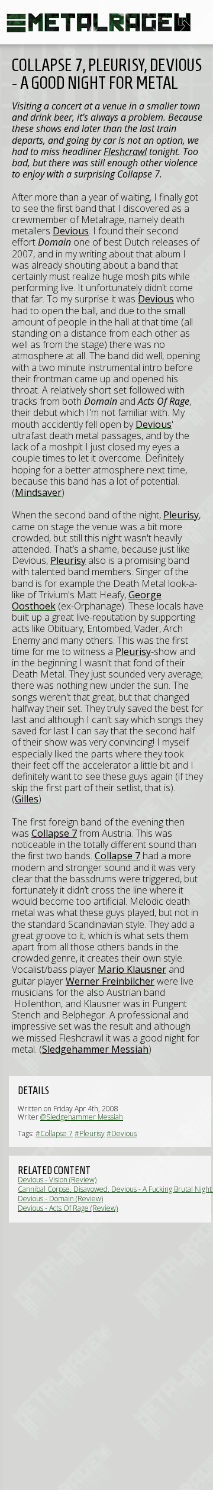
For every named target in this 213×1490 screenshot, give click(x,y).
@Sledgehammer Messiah (81, 1117)
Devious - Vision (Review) (57, 1180)
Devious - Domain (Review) (60, 1199)
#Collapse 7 (54, 1133)
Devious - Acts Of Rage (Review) (68, 1208)
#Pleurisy (90, 1133)
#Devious (121, 1133)
